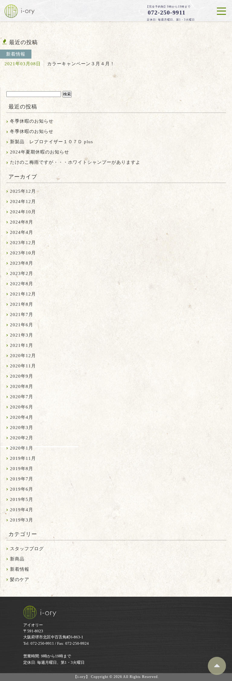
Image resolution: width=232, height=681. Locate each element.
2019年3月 (21, 520)
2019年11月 (23, 458)
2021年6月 (21, 324)
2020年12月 (23, 355)
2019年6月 (21, 489)
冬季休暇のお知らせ (31, 121)
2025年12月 (23, 191)
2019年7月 (21, 478)
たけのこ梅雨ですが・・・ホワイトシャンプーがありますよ (75, 162)
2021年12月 (23, 294)
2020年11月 (23, 365)
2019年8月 (21, 468)
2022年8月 (21, 283)
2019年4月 (21, 509)
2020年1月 (21, 448)
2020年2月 (21, 437)
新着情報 (19, 569)
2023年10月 (23, 252)
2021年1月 (21, 345)
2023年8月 (21, 263)
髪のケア (19, 579)
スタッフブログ (27, 548)
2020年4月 (21, 417)
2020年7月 (21, 396)
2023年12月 (23, 242)
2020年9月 (21, 376)
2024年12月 (23, 201)
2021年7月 (21, 314)
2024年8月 (21, 222)
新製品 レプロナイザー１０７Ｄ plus (51, 141)
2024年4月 (21, 232)
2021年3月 (21, 335)
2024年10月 (23, 211)
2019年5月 (21, 499)
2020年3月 (21, 427)
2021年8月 (21, 304)
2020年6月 (21, 407)
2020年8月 (21, 386)
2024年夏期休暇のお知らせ (39, 152)
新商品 (17, 559)
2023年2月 (21, 273)
